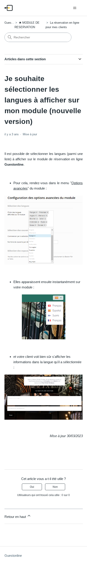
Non (55, 486)
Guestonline (12, 22)
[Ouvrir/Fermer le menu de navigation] (75, 8)
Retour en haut (15, 517)
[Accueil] (8, 8)
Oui (32, 486)
